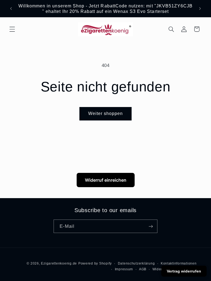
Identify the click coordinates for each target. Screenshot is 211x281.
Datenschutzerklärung (136, 263)
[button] (12, 29)
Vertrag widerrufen (184, 271)
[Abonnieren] (151, 226)
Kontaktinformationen (179, 263)
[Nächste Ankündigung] (200, 8)
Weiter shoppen (105, 113)
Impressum (124, 269)
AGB (142, 269)
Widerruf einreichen (105, 180)
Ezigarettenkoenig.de (59, 263)
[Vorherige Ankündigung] (11, 8)
